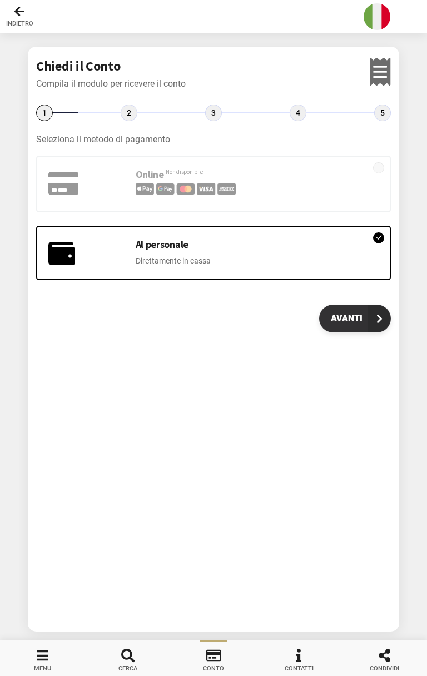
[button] (213, 17)
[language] (377, 16)
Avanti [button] (347, 318)
